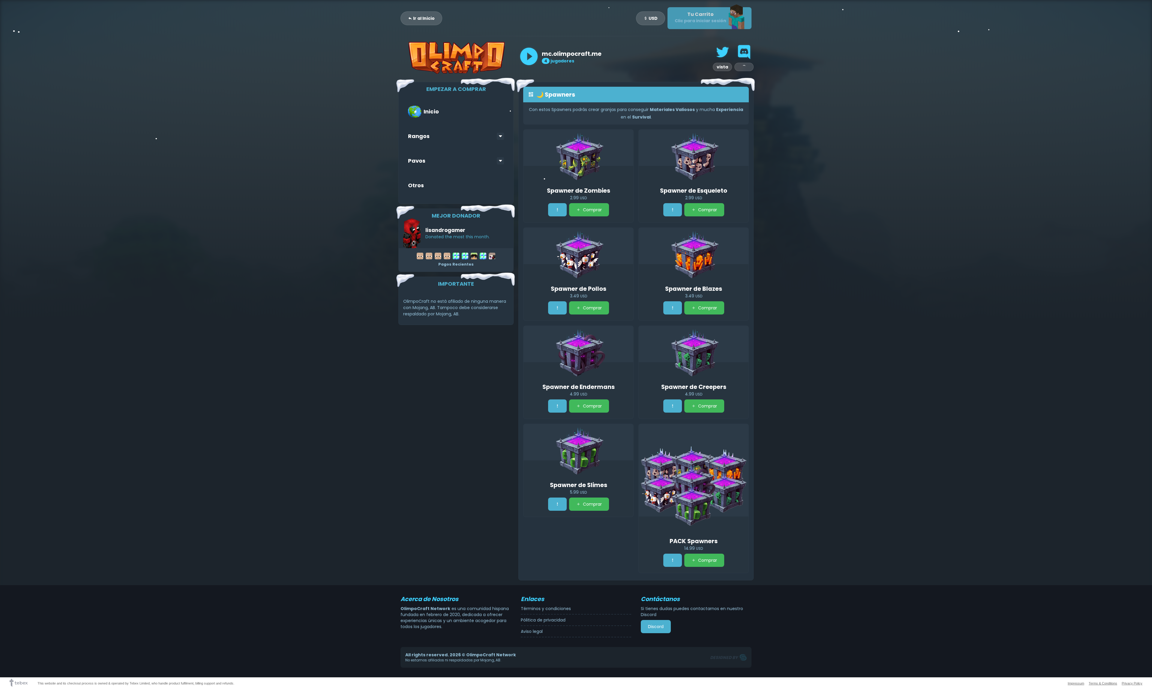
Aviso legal (532, 631)
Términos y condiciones (546, 609)
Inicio (431, 111)
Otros (416, 185)
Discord (656, 627)
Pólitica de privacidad (543, 620)
